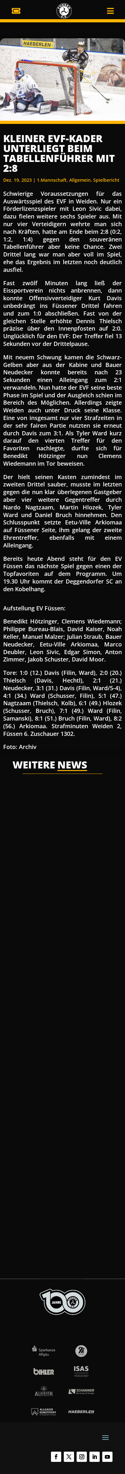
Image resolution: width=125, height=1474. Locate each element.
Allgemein (80, 180)
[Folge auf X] (69, 1457)
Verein (91, 818)
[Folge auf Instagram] (82, 1457)
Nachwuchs (31, 1009)
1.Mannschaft (52, 180)
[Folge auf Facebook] (56, 1457)
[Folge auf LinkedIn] (94, 1457)
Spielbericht (106, 180)
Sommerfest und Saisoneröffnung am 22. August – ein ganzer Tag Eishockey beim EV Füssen (62, 980)
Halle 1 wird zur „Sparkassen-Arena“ (57, 1161)
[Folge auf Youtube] (107, 1457)
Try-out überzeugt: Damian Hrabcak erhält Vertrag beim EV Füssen (62, 800)
